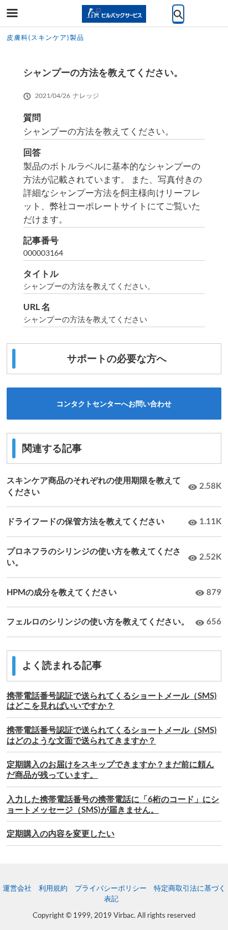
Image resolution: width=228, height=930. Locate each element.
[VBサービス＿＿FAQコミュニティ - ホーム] (114, 14)
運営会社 (17, 888)
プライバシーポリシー (111, 888)
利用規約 (53, 888)
